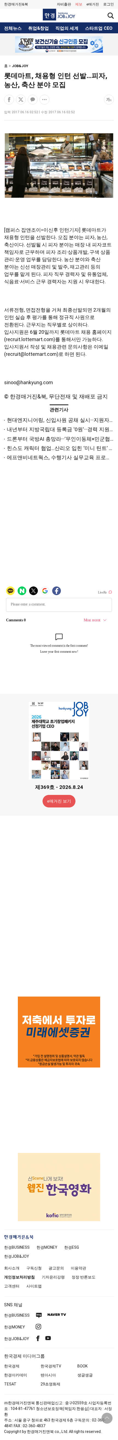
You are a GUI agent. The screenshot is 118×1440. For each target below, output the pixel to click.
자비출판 (64, 4)
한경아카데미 (15, 1375)
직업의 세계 (66, 28)
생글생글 (85, 1375)
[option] (59, 44)
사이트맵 (34, 1286)
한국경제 (11, 1366)
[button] (108, 4)
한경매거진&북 (16, 4)
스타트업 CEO (99, 28)
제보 (78, 4)
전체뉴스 (13, 28)
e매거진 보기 (59, 801)
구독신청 (34, 1268)
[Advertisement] (59, 906)
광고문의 (56, 1268)
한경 (17, 1247)
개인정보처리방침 (19, 1277)
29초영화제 (50, 1384)
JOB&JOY (20, 66)
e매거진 (92, 4)
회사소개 (11, 1268)
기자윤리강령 (53, 1277)
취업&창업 (38, 28)
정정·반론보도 (83, 1277)
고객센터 (11, 1286)
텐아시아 (48, 1375)
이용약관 (78, 1268)
